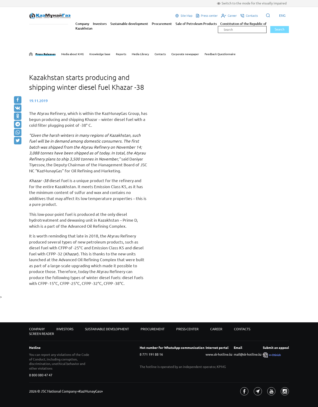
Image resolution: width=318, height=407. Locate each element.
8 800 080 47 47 (40, 375)
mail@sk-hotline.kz (248, 354)
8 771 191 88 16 (151, 354)
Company (82, 24)
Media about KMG (72, 54)
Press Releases (45, 54)
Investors (100, 24)
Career (216, 329)
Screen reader (41, 334)
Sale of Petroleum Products (196, 24)
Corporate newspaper (185, 54)
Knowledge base (99, 54)
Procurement (162, 24)
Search (279, 29)
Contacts (160, 54)
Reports (121, 54)
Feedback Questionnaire (220, 54)
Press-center (187, 329)
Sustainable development (129, 24)
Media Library (140, 54)
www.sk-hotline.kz (219, 354)
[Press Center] (31, 54)
